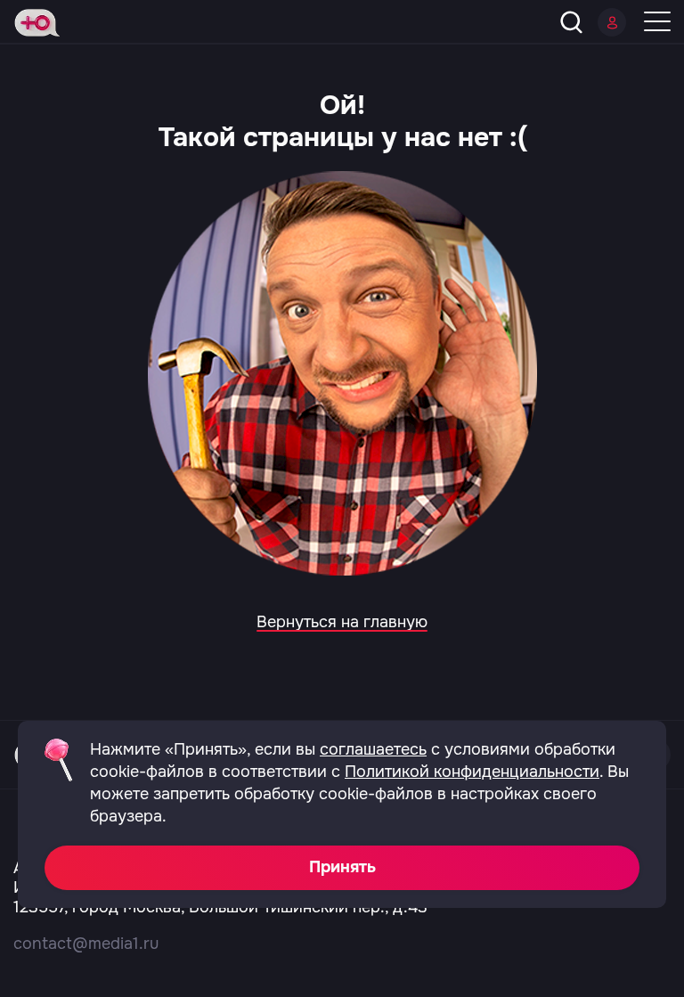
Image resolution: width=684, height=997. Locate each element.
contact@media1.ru (86, 943)
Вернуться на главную (342, 622)
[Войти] (612, 22)
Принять (342, 867)
